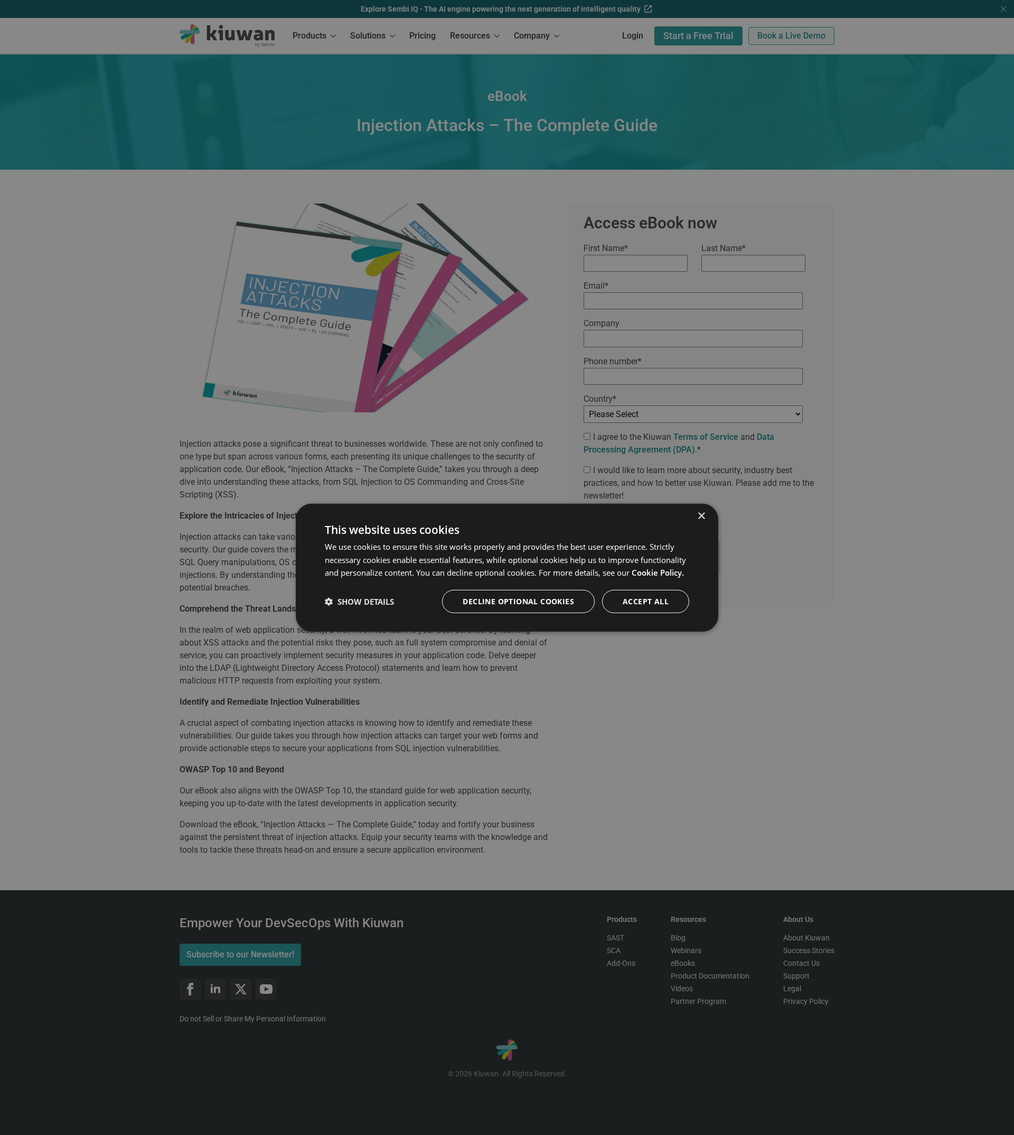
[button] (359, 601)
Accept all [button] (646, 601)
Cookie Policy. (658, 572)
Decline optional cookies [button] (518, 601)
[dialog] (507, 567)
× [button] (701, 516)
